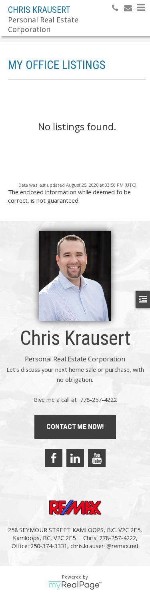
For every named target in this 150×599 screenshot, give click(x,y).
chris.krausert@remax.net (104, 546)
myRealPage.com (75, 585)
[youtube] (97, 458)
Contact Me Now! (75, 426)
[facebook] (53, 458)
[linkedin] (75, 458)
